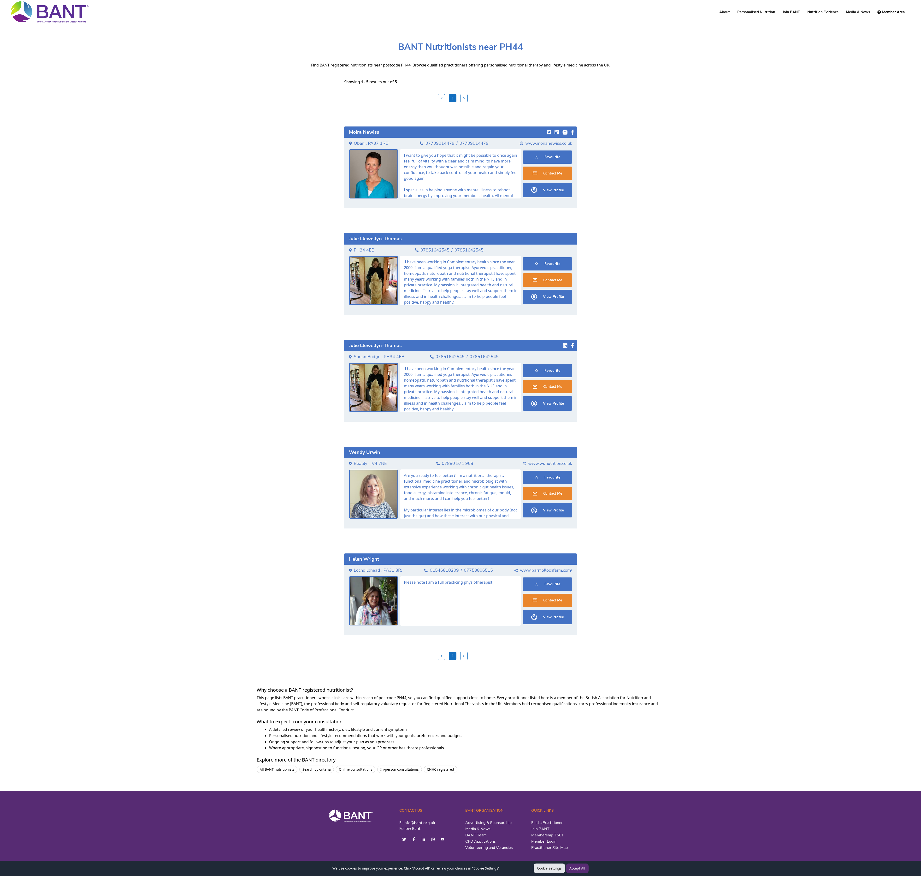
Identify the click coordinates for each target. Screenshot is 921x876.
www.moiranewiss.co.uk (548, 143)
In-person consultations (399, 769)
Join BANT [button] (791, 12)
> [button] (464, 98)
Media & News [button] (858, 12)
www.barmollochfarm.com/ (546, 570)
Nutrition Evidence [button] (822, 12)
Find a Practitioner (547, 822)
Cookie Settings (549, 868)
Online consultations (355, 769)
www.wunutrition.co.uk (550, 463)
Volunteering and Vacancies (489, 847)
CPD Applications (480, 841)
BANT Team (476, 835)
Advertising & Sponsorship (488, 822)
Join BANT (540, 829)
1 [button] (453, 98)
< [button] (441, 98)
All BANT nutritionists (277, 769)
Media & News (477, 829)
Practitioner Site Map (549, 847)
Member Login (543, 841)
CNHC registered (440, 769)
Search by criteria (316, 769)
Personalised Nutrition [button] (756, 12)
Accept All (577, 868)
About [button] (724, 12)
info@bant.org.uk (419, 822)
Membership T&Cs (547, 835)
